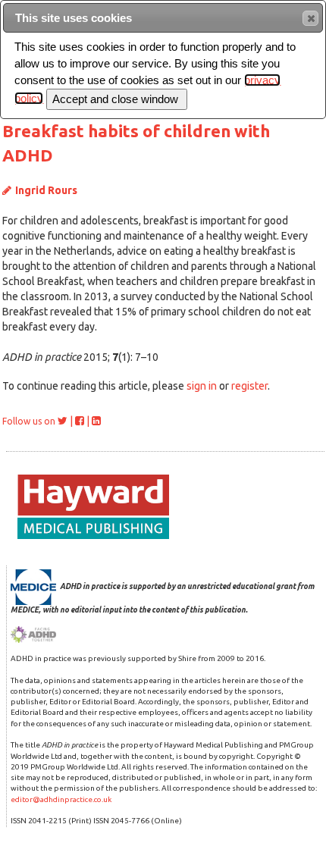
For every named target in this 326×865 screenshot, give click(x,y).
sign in (202, 386)
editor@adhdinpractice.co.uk (61, 799)
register (249, 386)
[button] (310, 18)
